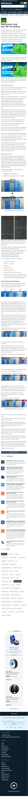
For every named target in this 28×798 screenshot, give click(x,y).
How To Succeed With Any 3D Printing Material (12, 608)
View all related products (14, 708)
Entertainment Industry (7, 567)
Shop (2, 743)
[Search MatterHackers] (25, 6)
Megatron (11, 574)
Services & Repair (6, 756)
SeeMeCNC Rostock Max (15, 253)
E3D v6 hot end (6, 255)
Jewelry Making (5, 564)
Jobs (2, 772)
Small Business (21, 557)
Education (18, 584)
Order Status (5, 766)
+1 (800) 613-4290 (5, 735)
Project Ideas (4, 591)
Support (3, 752)
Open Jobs (20, 598)
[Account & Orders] (21, 3)
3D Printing (12, 14)
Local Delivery (5, 768)
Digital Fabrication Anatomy (7, 577)
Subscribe (13, 723)
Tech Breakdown (5, 588)
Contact (3, 764)
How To (17, 577)
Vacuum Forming (5, 594)
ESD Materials (5, 571)
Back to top (14, 713)
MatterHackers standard (9, 256)
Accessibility (4, 779)
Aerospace (13, 598)
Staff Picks (14, 12)
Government (4, 754)
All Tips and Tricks (4, 14)
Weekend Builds (5, 584)
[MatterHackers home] (6, 3)
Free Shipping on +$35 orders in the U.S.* (9, 0)
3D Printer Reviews (19, 611)
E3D (16, 560)
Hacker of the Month (6, 615)
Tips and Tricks (17, 581)
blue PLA (17, 256)
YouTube (20, 727)
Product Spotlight (5, 598)
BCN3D (16, 571)
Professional (5, 749)
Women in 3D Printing (15, 588)
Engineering (13, 564)
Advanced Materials (13, 591)
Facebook (7, 727)
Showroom (4, 747)
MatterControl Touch (18, 567)
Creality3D (4, 611)
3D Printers (20, 12)
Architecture (10, 611)
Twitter (10, 727)
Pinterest (18, 727)
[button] (14, 9)
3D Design (17, 554)
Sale (9, 12)
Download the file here (19, 247)
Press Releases (13, 557)
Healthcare (23, 605)
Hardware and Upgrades (19, 14)
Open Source (4, 574)
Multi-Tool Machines (6, 605)
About (3, 762)
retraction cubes (5, 425)
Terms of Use (5, 778)
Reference (22, 591)
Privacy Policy (5, 776)
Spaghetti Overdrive (17, 601)
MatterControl (5, 557)
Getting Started (15, 605)
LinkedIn (15, 727)
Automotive (11, 560)
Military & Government (6, 601)
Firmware (11, 554)
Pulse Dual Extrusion (15, 594)
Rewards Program (6, 770)
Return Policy (5, 774)
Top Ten (12, 584)
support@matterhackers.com (10, 737)
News (2, 745)
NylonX (11, 571)
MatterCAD (4, 560)
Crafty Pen (18, 574)
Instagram (12, 727)
